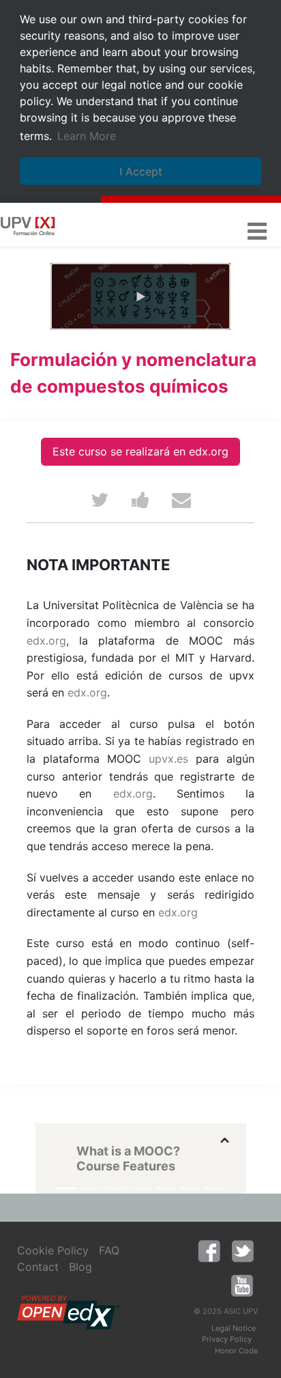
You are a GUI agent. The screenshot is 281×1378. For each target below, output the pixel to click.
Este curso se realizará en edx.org (140, 451)
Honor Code (236, 1350)
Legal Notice (233, 1328)
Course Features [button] (125, 1166)
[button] (257, 229)
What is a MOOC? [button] (128, 1151)
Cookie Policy (53, 1250)
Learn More (86, 136)
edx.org (46, 640)
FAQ (109, 1250)
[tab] (151, 1151)
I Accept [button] (140, 171)
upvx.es (168, 758)
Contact (38, 1267)
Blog (80, 1267)
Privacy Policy (227, 1339)
